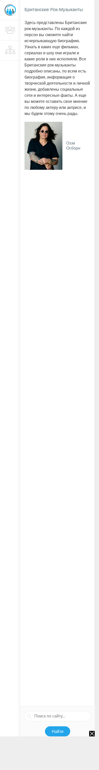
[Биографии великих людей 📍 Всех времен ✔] (10, 10)
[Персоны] (10, 30)
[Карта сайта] (10, 50)
